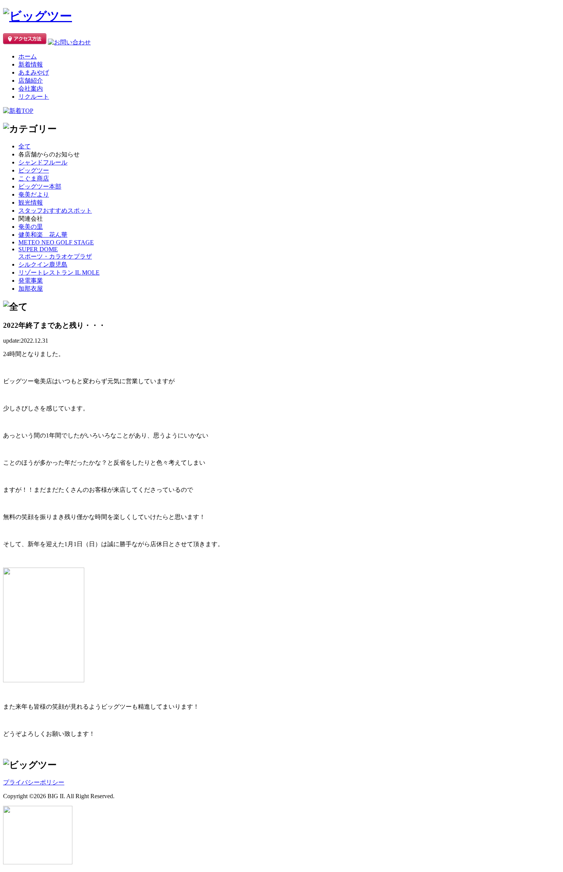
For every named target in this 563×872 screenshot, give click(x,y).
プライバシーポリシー (33, 782)
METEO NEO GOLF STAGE (56, 242)
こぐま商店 (33, 178)
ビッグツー (33, 170)
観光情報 (30, 202)
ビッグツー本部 (39, 186)
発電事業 (30, 280)
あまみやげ (33, 72)
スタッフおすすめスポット (55, 210)
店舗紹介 (30, 80)
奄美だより (33, 194)
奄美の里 (30, 226)
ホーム (27, 56)
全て (24, 146)
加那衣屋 (30, 288)
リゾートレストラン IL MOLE (59, 272)
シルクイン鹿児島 (42, 264)
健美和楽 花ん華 (42, 234)
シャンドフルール (42, 162)
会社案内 (30, 88)
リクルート (33, 96)
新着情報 (30, 64)
